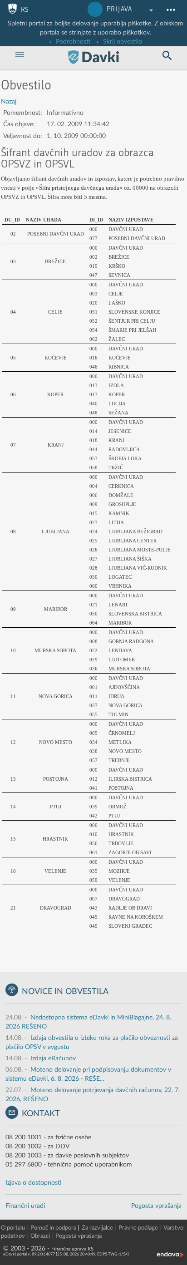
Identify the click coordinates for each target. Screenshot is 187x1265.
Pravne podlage (138, 1228)
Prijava (119, 9)
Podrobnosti (72, 42)
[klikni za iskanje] (167, 55)
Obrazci (40, 1236)
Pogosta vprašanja (156, 1206)
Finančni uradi (25, 1206)
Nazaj (8, 101)
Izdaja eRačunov (53, 1058)
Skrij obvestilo (121, 42)
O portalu (13, 1228)
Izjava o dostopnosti (33, 1183)
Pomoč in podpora (53, 1228)
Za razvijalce (97, 1228)
